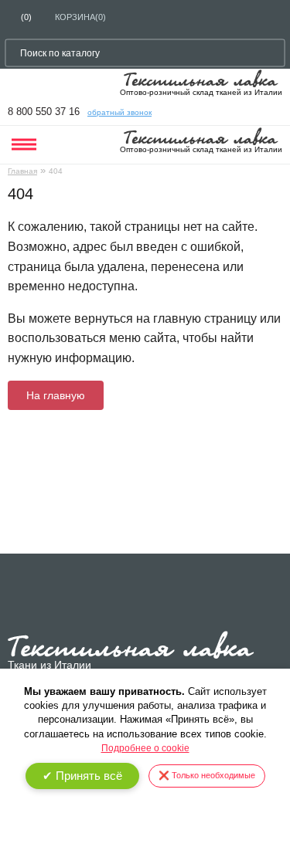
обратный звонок (119, 112)
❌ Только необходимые (207, 775)
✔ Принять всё (82, 775)
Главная (22, 171)
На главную (55, 395)
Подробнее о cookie (145, 748)
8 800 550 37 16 (44, 112)
